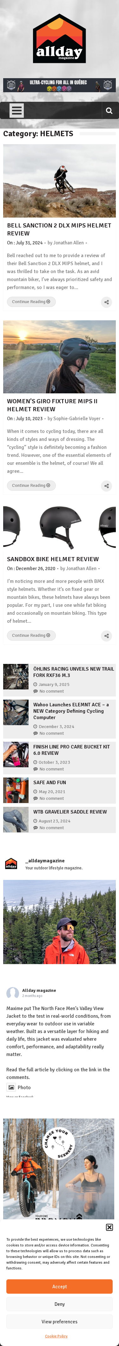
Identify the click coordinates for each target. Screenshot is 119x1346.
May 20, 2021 (52, 791)
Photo (24, 1087)
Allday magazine (39, 990)
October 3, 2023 (54, 762)
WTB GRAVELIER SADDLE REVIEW (70, 812)
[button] (109, 1227)
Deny (60, 1304)
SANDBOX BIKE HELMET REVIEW (53, 559)
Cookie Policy (56, 1336)
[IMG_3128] (59, 90)
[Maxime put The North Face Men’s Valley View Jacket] (59, 936)
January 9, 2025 (54, 684)
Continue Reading (29, 301)
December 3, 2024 (56, 726)
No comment (51, 691)
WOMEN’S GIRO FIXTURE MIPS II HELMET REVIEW (52, 405)
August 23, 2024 (54, 821)
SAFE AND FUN (49, 782)
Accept (59, 1287)
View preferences (59, 1322)
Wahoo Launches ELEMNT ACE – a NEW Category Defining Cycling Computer (71, 711)
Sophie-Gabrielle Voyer (76, 418)
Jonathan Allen (68, 243)
